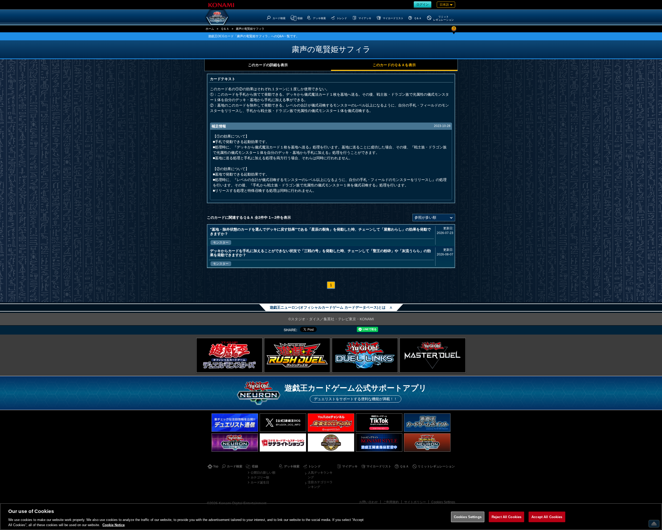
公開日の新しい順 (263, 472)
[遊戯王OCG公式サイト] (229, 355)
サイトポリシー (415, 502)
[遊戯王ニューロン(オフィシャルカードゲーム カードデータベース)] (217, 17)
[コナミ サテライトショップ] (283, 442)
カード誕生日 (260, 482)
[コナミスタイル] (379, 442)
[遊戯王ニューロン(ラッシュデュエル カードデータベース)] (427, 442)
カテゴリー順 (260, 477)
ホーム (210, 28)
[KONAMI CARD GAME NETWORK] (235, 442)
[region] (331, 516)
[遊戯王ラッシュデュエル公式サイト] (297, 355)
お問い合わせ (368, 502)
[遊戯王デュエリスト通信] (235, 422)
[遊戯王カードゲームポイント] (427, 422)
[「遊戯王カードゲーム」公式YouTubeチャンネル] (331, 422)
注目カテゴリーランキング (320, 484)
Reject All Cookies (506, 517)
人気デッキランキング (320, 475)
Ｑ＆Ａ (225, 28)
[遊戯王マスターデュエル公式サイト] (433, 355)
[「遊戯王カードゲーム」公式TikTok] (379, 422)
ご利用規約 (391, 502)
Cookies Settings (443, 502)
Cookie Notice (113, 525)
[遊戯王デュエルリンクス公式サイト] (365, 355)
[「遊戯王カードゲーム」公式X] (283, 422)
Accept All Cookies (546, 517)
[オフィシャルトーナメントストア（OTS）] (331, 442)
